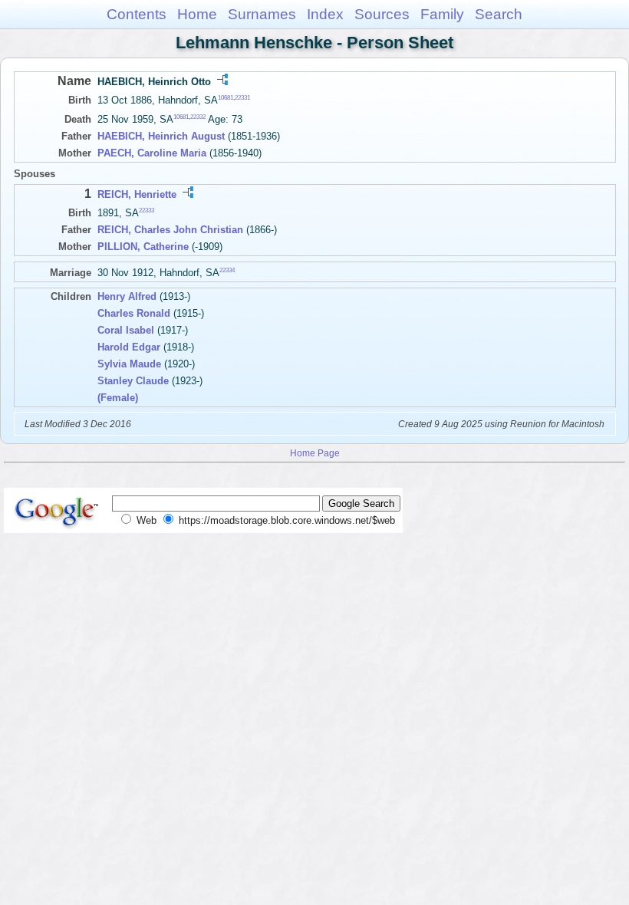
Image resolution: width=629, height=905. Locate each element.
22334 (227, 270)
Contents (136, 14)
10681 (225, 97)
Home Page (315, 453)
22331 (242, 97)
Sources (382, 14)
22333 (146, 210)
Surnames (262, 14)
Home (197, 14)
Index (325, 14)
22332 (198, 117)
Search (498, 14)
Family (442, 14)
